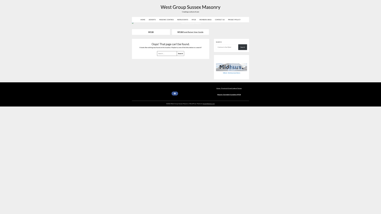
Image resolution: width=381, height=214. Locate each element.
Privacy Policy (234, 20)
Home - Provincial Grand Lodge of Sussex (229, 88)
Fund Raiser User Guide (190, 32)
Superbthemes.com (209, 104)
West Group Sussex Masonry (190, 7)
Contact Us (220, 20)
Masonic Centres (166, 20)
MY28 (194, 20)
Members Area (205, 20)
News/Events (182, 20)
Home (142, 20)
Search (219, 42)
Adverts (152, 20)
